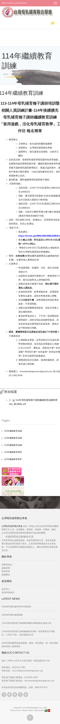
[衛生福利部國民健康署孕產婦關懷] (12, 471)
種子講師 (14, 74)
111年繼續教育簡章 (13, 459)
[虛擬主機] (49, 710)
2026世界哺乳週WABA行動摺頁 (16, 606)
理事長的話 (7, 564)
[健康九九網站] (13, 491)
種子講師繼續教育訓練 (30, 74)
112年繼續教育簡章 (13, 452)
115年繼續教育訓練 (13, 431)
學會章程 (6, 571)
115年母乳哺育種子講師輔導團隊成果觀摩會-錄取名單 (26, 623)
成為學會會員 (8, 592)
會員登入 (6, 589)
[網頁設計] (46, 710)
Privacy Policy (27, 710)
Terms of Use (15, 710)
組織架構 (6, 568)
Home (5, 74)
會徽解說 (6, 574)
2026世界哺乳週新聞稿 (12, 615)
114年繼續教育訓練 (13, 438)
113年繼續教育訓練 (13, 445)
